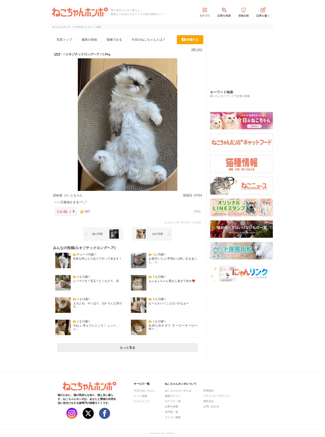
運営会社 (208, 401)
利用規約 (208, 390)
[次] (199, 49)
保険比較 (243, 15)
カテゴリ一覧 (173, 401)
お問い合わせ (211, 406)
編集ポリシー (173, 395)
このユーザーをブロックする (182, 222)
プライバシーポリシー (216, 395)
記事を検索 (224, 15)
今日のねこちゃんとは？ (149, 39)
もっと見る (127, 347)
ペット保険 (140, 395)
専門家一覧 (171, 412)
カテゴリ (204, 15)
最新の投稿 (89, 39)
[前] (193, 49)
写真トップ (64, 39)
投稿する (192, 39)
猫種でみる (114, 39)
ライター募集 (173, 417)
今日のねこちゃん (144, 390)
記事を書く (263, 15)
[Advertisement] (243, 57)
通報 (197, 211)
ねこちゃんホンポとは (178, 390)
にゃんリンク (142, 401)
